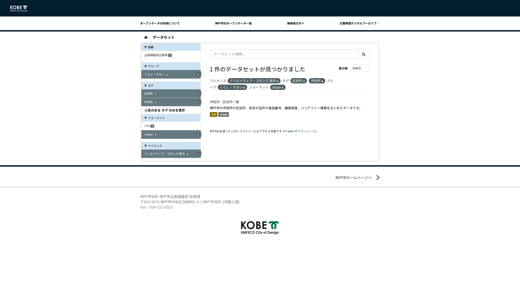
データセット (164, 37)
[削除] (277, 81)
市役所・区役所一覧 (224, 101)
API (285, 131)
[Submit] (364, 54)
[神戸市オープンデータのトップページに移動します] (21, 8)
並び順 (343, 68)
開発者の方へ (295, 23)
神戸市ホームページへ (353, 177)
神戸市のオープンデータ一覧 (233, 23)
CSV (213, 114)
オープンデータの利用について (160, 23)
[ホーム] (146, 37)
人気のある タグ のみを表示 (164, 110)
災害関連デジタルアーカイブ (358, 23)
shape (224, 114)
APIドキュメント (304, 131)
